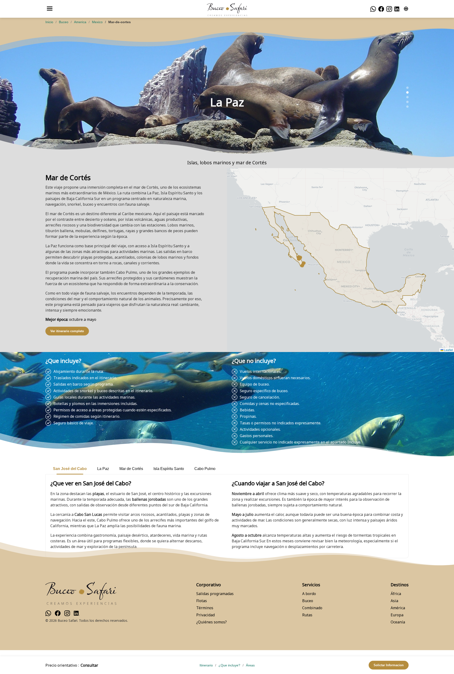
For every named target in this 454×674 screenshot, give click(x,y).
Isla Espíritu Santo (168, 469)
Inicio (49, 22)
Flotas (201, 600)
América (398, 607)
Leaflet (448, 350)
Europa (397, 614)
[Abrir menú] (49, 8)
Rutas (307, 614)
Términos (204, 607)
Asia (394, 600)
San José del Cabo (70, 469)
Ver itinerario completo (67, 331)
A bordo (309, 593)
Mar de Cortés (131, 469)
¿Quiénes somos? (211, 622)
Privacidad (205, 614)
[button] (302, 265)
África (396, 593)
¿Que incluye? (229, 665)
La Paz (103, 469)
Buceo (63, 22)
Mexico (97, 22)
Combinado (312, 607)
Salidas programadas (215, 593)
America (80, 22)
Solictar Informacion (389, 665)
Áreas (250, 665)
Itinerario (206, 665)
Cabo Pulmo (204, 469)
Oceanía (398, 622)
